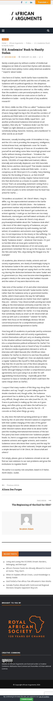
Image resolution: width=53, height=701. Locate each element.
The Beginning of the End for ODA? (31, 504)
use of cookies (44, 697)
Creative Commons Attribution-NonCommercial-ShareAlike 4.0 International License (26, 666)
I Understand (26, 699)
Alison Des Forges (12, 489)
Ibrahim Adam (10, 57)
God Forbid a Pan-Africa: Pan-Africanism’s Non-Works (28, 581)
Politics (5, 39)
